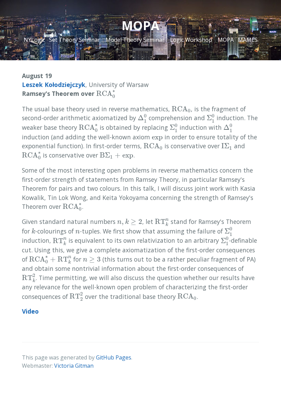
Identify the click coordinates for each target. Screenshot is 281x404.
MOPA (226, 39)
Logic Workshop (191, 39)
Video (30, 311)
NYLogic (34, 39)
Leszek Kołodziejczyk (53, 84)
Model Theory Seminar (135, 39)
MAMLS (248, 39)
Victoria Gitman (74, 365)
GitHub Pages (113, 357)
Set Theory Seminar (74, 39)
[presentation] (105, 93)
